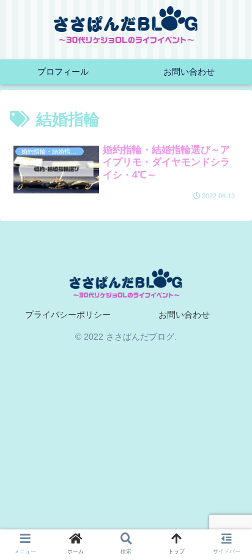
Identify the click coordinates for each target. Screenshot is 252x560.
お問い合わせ (184, 314)
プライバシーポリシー (68, 314)
